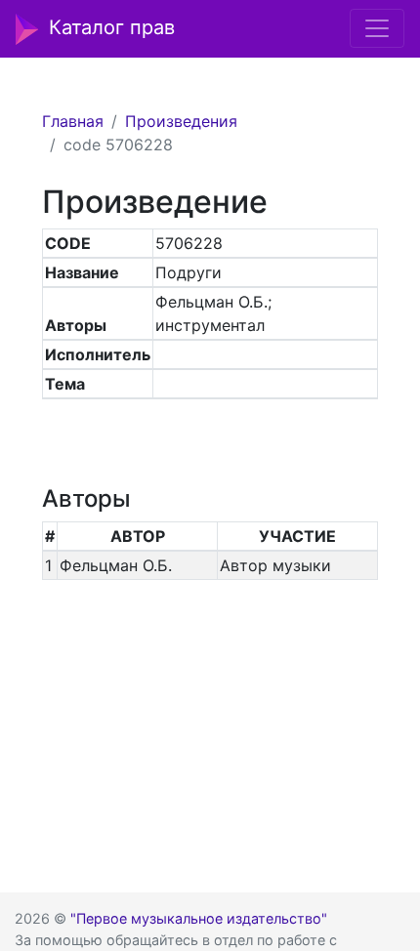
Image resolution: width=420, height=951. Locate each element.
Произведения (181, 121)
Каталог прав (112, 27)
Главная (73, 121)
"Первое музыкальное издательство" (198, 918)
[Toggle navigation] (377, 28)
